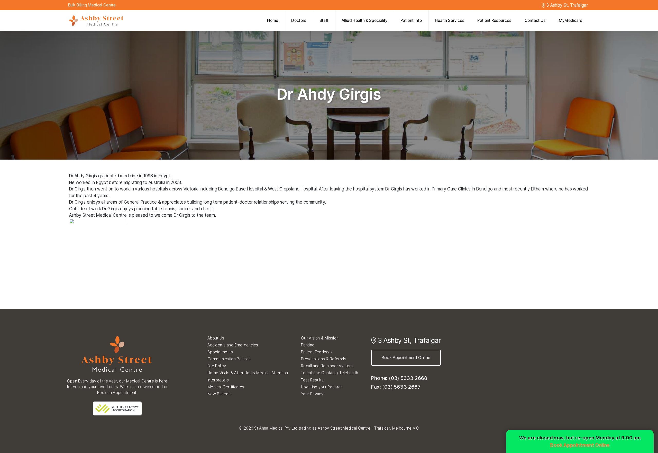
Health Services (449, 20)
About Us (215, 338)
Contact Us (535, 20)
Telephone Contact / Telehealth (329, 372)
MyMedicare (570, 20)
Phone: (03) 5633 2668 (399, 378)
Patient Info (411, 20)
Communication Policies (229, 358)
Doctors (298, 20)
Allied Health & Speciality (364, 20)
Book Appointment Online (406, 357)
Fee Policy (216, 365)
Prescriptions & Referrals (323, 358)
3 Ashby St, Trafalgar (566, 5)
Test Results (312, 380)
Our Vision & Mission (320, 338)
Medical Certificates (225, 387)
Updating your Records (322, 387)
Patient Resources (494, 20)
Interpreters (218, 380)
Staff (324, 20)
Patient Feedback (317, 352)
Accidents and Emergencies (232, 345)
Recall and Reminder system (327, 365)
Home (272, 20)
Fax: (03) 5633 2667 (396, 387)
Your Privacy (312, 393)
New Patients (219, 393)
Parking (307, 345)
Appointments (220, 352)
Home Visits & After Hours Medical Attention (247, 372)
